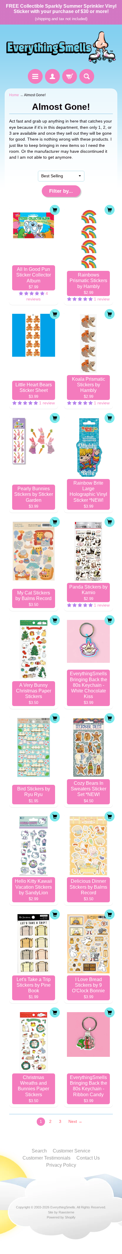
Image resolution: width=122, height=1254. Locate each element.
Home (14, 95)
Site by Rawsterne (61, 1212)
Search (39, 1150)
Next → (75, 1121)
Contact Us (88, 1157)
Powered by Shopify (61, 1217)
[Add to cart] (55, 210)
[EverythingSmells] (61, 47)
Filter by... (61, 191)
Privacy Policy (61, 1165)
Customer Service (71, 1150)
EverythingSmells (62, 1207)
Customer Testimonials (46, 1157)
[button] (32, 293)
